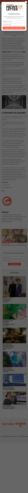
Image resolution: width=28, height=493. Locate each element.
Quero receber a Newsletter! (14, 28)
